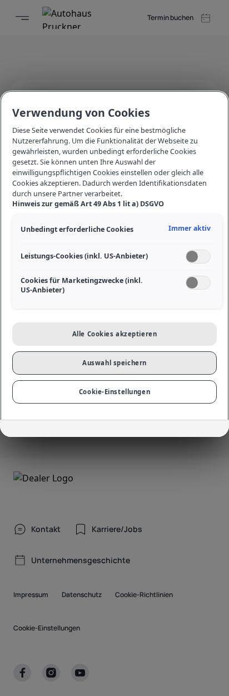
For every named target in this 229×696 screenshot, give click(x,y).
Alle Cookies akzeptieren (114, 334)
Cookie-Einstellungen (114, 391)
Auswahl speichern (114, 363)
